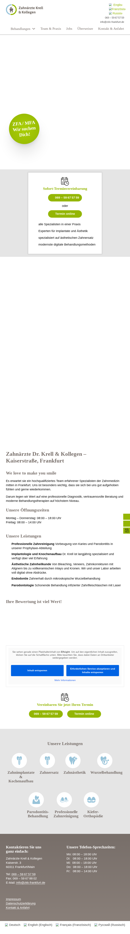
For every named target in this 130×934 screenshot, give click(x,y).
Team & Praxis (50, 28)
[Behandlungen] (33, 28)
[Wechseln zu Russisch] (115, 13)
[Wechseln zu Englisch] (115, 4)
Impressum (13, 899)
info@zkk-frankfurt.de (30, 882)
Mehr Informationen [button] (65, 680)
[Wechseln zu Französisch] (117, 9)
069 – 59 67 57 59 (67, 197)
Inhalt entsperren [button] (37, 670)
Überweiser (85, 28)
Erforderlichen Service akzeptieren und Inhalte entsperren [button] (92, 670)
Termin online (65, 213)
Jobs (69, 28)
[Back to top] (118, 924)
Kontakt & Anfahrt (111, 28)
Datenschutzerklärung (21, 903)
